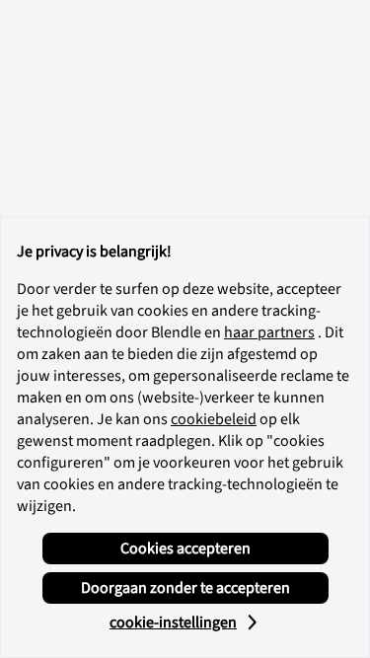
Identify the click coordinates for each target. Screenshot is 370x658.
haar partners (269, 332)
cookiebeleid (214, 419)
